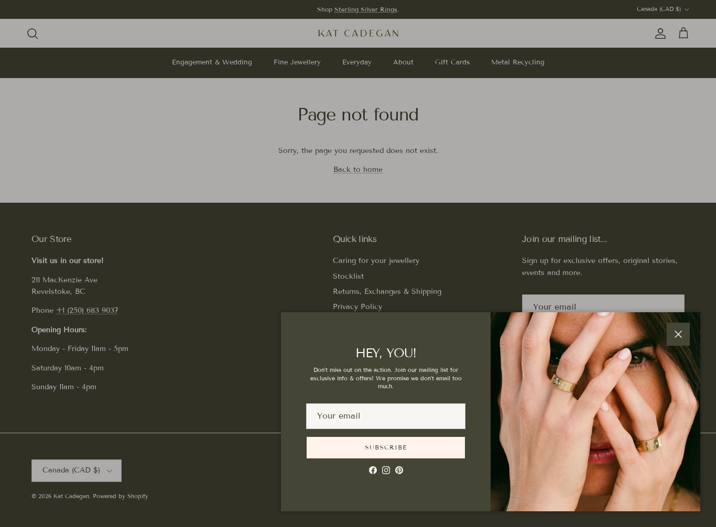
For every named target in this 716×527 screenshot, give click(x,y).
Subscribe (386, 447)
